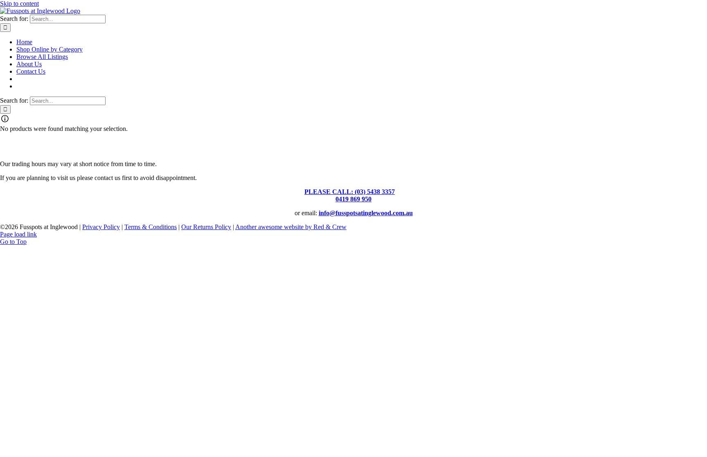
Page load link (18, 234)
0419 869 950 (353, 199)
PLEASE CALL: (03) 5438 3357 (349, 191)
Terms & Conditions (150, 226)
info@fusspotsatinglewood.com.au (366, 212)
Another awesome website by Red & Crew (291, 226)
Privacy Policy (101, 226)
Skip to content (19, 3)
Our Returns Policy (206, 226)
